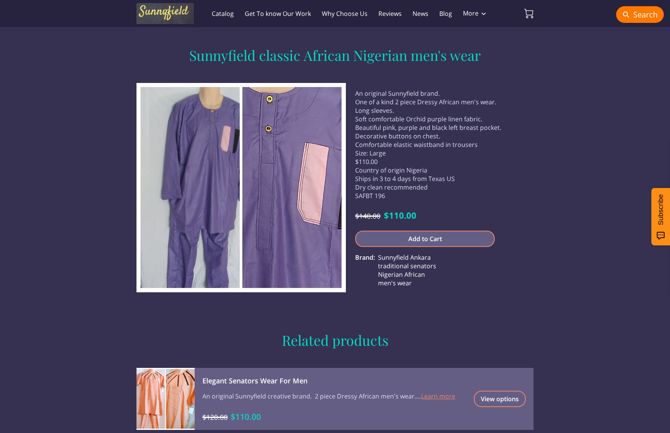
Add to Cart (425, 239)
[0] (529, 13)
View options (500, 399)
